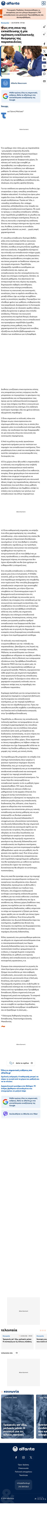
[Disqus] (23, 1153)
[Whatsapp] (44, 73)
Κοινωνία (5, 23)
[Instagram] (23, 1457)
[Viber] (44, 66)
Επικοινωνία (23, 1468)
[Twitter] (44, 51)
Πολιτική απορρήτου (23, 1472)
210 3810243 (23, 1487)
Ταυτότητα (23, 1475)
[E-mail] (44, 81)
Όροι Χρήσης (23, 1465)
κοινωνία (11, 1391)
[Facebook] (44, 43)
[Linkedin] (44, 58)
